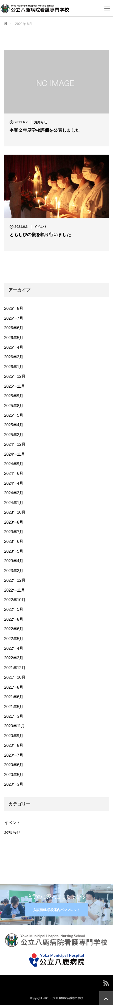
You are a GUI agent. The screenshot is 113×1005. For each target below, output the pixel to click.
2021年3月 (13, 716)
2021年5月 (13, 706)
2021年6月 (13, 696)
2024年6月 (13, 473)
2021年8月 (13, 687)
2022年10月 (15, 599)
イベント (40, 227)
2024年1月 (13, 502)
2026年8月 (13, 308)
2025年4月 (13, 424)
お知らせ (40, 122)
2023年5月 (13, 551)
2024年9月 (13, 463)
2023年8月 (13, 522)
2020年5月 (13, 774)
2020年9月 (13, 735)
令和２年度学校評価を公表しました (45, 130)
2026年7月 (13, 318)
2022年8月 (13, 619)
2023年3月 (13, 570)
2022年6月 (13, 628)
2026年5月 (13, 337)
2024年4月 (13, 483)
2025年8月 (13, 405)
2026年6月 (13, 327)
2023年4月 (13, 560)
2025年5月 (13, 415)
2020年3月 (13, 784)
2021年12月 (15, 667)
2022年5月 (13, 638)
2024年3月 (13, 492)
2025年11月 (14, 386)
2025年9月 (13, 395)
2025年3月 (13, 434)
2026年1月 (13, 366)
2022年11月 (14, 590)
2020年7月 (13, 755)
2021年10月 (15, 677)
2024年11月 (14, 454)
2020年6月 (13, 764)
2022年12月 (15, 580)
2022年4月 (13, 648)
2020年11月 (14, 725)
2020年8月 (13, 745)
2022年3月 (13, 657)
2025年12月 (15, 376)
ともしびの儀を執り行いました (40, 234)
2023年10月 (15, 512)
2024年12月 (15, 444)
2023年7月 (13, 531)
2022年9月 (13, 609)
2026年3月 (13, 356)
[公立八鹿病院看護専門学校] (35, 8)
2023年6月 (13, 541)
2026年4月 (13, 347)
